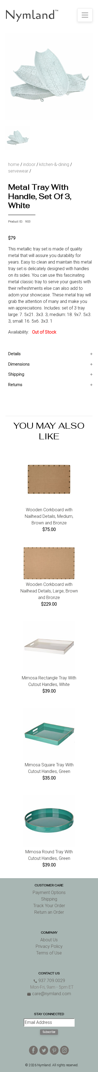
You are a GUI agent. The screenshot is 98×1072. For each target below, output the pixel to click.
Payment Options (49, 892)
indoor (29, 164)
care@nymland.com (49, 993)
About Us (49, 939)
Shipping (16, 374)
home (13, 164)
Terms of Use (49, 953)
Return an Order (49, 912)
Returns (15, 384)
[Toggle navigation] (85, 15)
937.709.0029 (49, 980)
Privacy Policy (49, 946)
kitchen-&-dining (54, 164)
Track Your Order (49, 905)
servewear (18, 171)
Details (14, 353)
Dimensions (19, 364)
